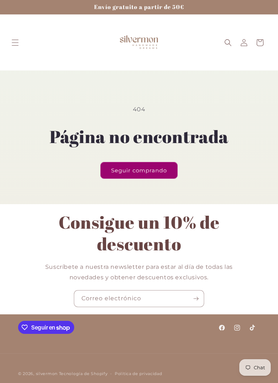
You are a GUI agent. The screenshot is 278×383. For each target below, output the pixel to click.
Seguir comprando (139, 170)
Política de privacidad (138, 373)
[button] (15, 43)
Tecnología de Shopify (83, 373)
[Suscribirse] (196, 298)
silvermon (47, 373)
